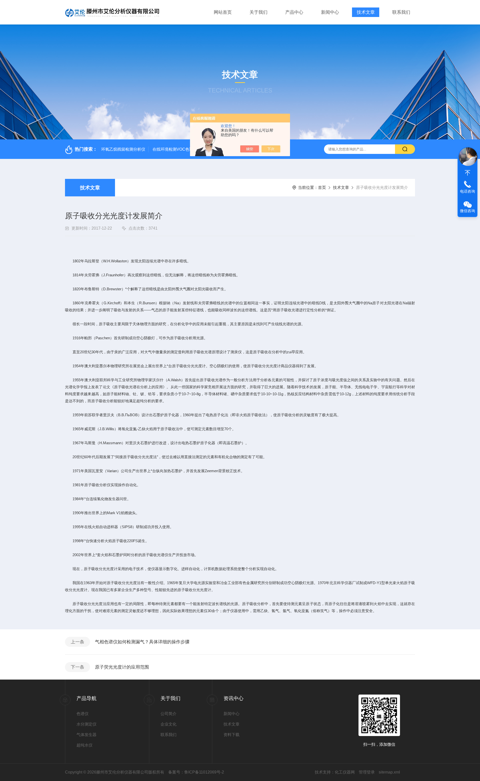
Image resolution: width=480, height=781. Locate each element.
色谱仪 (82, 714)
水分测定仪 (86, 724)
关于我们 (259, 12)
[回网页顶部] (467, 173)
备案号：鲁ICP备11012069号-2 (196, 772)
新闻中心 (330, 12)
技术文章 (366, 12)
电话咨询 (467, 191)
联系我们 (401, 12)
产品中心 (294, 12)
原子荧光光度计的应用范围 (122, 667)
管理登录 (367, 772)
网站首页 (223, 12)
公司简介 (168, 714)
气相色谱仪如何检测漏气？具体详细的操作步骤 (142, 641)
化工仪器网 (345, 772)
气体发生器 (86, 735)
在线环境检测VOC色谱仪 (174, 149)
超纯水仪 (84, 745)
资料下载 (232, 735)
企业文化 (168, 724)
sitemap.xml (389, 772)
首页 (322, 187)
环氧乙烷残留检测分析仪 (123, 149)
